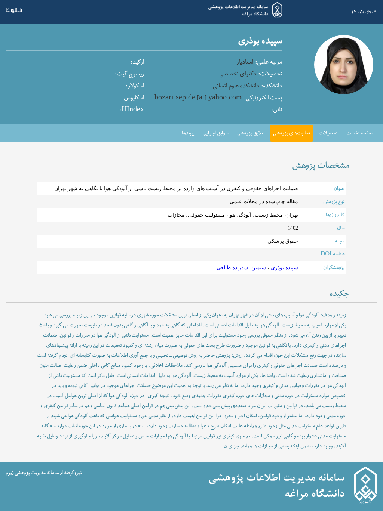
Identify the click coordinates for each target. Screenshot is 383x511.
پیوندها (188, 133)
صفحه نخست (359, 133)
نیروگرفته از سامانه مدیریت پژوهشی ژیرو (44, 472)
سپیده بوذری (283, 267)
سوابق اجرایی (215, 133)
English (14, 10)
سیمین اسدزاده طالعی (241, 267)
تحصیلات (328, 133)
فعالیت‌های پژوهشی (291, 133)
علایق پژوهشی (250, 133)
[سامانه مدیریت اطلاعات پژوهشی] (245, 17)
